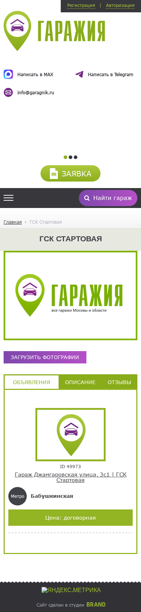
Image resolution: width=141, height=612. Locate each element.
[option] (70, 77)
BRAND (96, 605)
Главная (13, 221)
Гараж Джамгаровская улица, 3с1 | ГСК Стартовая (71, 477)
